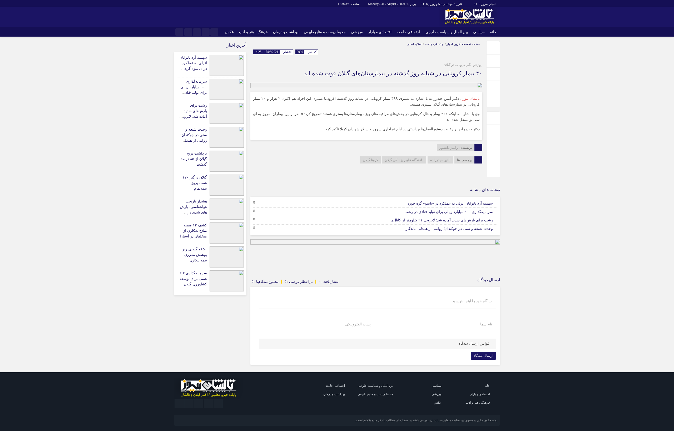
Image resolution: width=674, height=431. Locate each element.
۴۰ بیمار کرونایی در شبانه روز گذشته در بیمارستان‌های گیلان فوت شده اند (393, 73)
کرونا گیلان (370, 160)
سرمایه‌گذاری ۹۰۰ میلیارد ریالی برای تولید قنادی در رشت (448, 212)
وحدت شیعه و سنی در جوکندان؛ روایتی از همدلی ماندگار (449, 229)
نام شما (486, 324)
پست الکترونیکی (358, 324)
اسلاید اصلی (414, 44)
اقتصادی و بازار (379, 32)
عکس (229, 32)
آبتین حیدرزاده (440, 160)
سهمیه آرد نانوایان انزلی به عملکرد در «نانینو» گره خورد (450, 203)
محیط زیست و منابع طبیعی (325, 32)
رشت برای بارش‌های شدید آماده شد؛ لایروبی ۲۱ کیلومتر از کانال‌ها (441, 220)
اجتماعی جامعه (408, 32)
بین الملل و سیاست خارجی (446, 32)
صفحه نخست (470, 44)
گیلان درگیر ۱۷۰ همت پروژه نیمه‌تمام (194, 182)
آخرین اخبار (454, 44)
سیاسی (479, 32)
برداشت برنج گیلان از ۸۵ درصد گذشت (194, 158)
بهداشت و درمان (286, 32)
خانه (493, 32)
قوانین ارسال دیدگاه (474, 343)
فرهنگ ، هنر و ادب (253, 32)
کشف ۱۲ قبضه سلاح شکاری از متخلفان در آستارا (193, 230)
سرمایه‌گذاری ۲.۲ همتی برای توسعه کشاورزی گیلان (193, 278)
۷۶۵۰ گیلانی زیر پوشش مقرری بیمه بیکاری (194, 254)
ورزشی (357, 32)
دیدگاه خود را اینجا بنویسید (472, 301)
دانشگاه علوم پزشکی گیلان (404, 160)
